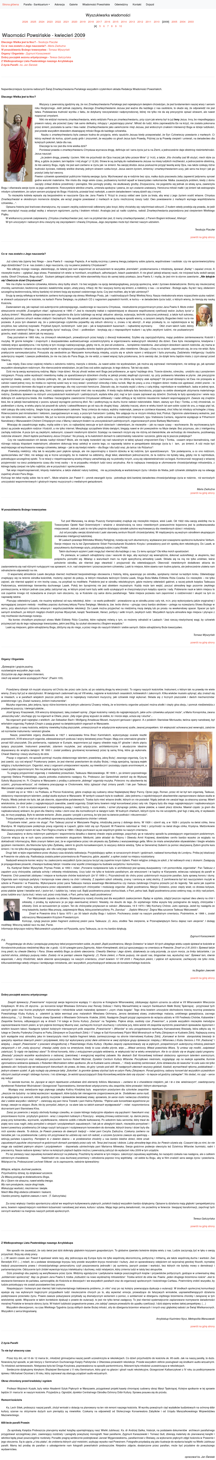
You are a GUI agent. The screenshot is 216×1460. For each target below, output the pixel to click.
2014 (124, 21)
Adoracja (60, 4)
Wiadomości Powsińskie (96, 4)
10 (120, 26)
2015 (115, 21)
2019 (83, 21)
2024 (41, 21)
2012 (140, 21)
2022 (58, 21)
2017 (99, 21)
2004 (182, 21)
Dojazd (150, 4)
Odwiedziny (121, 4)
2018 (91, 21)
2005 (174, 21)
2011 (148, 21)
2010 (157, 21)
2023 (50, 21)
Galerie (73, 4)
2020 (74, 21)
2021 (66, 21)
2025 (33, 21)
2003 (191, 21)
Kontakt (137, 4)
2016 (107, 21)
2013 (132, 21)
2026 (25, 21)
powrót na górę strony (203, 237)
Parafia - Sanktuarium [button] (36, 4)
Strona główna (10, 4)
